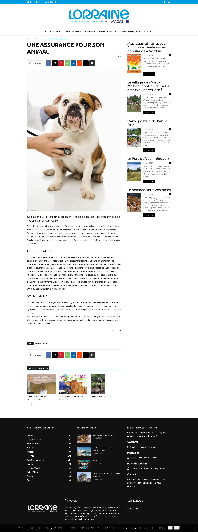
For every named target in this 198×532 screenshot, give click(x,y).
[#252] (84, 464)
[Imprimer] (92, 63)
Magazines (133, 453)
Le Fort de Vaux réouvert (148, 159)
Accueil (29, 39)
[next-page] (33, 404)
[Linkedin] (73, 63)
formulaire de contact (83, 519)
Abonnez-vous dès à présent (142, 447)
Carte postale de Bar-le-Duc (148, 123)
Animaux (38, 39)
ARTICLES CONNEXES (38, 368)
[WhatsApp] (67, 63)
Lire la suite (149, 74)
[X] (55, 63)
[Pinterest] (61, 63)
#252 (95, 461)
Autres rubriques (129, 31)
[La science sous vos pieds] (84, 438)
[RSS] (169, 2)
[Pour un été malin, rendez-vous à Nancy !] (84, 477)
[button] (167, 31)
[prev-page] (28, 404)
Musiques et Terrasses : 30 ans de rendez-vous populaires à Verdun (147, 47)
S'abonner (132, 442)
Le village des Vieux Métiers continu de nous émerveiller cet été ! (148, 86)
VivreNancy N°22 (41, 343)
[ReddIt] (79, 63)
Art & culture (71, 31)
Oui (170, 528)
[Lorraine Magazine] (99, 16)
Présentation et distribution (142, 428)
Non (176, 528)
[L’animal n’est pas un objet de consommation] (41, 384)
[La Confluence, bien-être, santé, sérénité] (84, 451)
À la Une (54, 31)
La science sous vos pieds (149, 190)
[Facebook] (164, 2)
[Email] (86, 63)
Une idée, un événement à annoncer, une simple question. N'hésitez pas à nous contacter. (146, 483)
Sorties (89, 31)
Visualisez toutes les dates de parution (147, 468)
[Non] (194, 528)
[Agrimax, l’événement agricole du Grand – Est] (74, 384)
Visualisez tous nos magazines (143, 457)
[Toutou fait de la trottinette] (106, 384)
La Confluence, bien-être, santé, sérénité (104, 449)
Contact (149, 31)
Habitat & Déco (106, 31)
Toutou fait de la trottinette (101, 396)
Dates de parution (137, 463)
